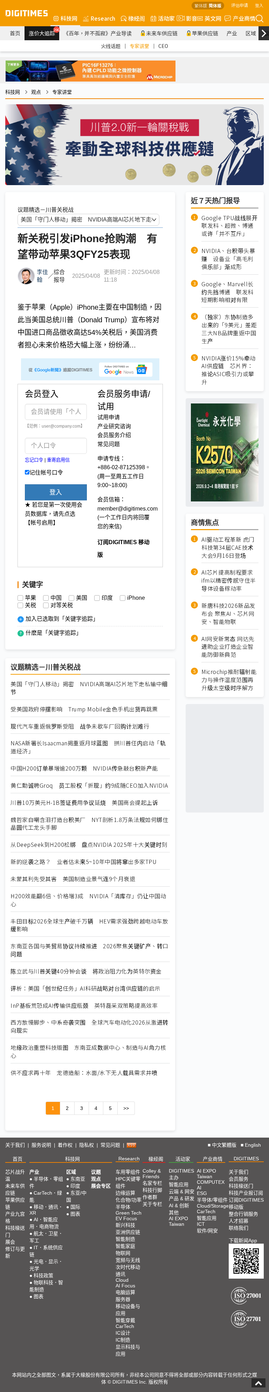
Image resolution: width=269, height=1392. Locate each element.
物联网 (123, 1253)
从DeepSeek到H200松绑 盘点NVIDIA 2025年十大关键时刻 (89, 845)
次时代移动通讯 (128, 1270)
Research (102, 18)
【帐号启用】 (41, 523)
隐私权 (86, 1145)
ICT (201, 1224)
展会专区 (101, 1186)
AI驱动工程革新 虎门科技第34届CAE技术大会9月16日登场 (228, 547)
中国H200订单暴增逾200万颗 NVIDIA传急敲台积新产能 (84, 768)
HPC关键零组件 (128, 1182)
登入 (259, 5)
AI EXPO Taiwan (178, 1221)
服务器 (123, 1299)
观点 (36, 92)
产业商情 (244, 18)
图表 (38, 1296)
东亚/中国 (76, 1196)
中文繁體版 (224, 1145)
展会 (10, 1242)
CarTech (125, 1326)
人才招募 (238, 1221)
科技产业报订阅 (246, 1193)
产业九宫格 (15, 1217)
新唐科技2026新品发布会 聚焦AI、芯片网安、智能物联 (228, 614)
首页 (15, 33)
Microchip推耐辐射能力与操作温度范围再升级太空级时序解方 (228, 680)
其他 (174, 1212)
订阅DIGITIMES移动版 (246, 1203)
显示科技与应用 (128, 1350)
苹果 (30, 598)
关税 (30, 605)
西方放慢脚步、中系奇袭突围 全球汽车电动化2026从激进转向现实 (89, 1026)
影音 (189, 18)
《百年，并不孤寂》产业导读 (97, 33)
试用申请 (108, 417)
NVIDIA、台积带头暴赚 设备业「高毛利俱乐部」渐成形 (228, 259)
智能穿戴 (125, 1320)
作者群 (150, 1197)
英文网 (213, 18)
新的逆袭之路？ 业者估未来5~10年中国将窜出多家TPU (84, 862)
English (253, 1145)
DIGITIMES (246, 1158)
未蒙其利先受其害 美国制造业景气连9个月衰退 (73, 879)
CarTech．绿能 (45, 1196)
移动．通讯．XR (46, 1210)
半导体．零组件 (46, 1182)
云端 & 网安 (181, 1191)
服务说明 (41, 1145)
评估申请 (239, 5)
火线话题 (110, 45)
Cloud (122, 1280)
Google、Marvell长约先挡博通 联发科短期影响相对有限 (227, 292)
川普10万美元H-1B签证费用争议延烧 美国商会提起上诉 (84, 803)
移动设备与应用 (128, 1309)
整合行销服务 (243, 1214)
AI (199, 1187)
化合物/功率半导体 (129, 1203)
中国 (56, 598)
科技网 (69, 18)
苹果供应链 (205, 33)
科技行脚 (152, 1190)
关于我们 (15, 1145)
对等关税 (61, 605)
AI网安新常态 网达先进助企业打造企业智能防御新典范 (228, 647)
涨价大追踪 (44, 32)
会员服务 (238, 1179)
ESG (202, 1193)
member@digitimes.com (127, 509)
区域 (251, 33)
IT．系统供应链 (46, 1251)
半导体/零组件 (212, 1200)
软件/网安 (207, 1230)
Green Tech (129, 1213)
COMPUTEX (211, 1182)
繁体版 (200, 5)
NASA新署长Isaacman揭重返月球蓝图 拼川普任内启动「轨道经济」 (88, 747)
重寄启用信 (58, 460)
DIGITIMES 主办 (181, 1174)
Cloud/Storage (213, 1206)
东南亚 (77, 1179)
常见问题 (108, 444)
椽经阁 (136, 18)
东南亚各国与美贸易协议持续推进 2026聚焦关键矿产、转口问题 (89, 950)
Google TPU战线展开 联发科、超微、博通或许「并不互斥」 (229, 226)
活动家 (166, 18)
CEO (163, 45)
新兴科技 (125, 1225)
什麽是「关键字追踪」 (54, 633)
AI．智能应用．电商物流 (44, 1223)
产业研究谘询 (114, 426)
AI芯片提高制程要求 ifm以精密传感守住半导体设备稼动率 (228, 580)
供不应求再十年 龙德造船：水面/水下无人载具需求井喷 (84, 1073)
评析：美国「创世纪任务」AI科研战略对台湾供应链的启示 (85, 988)
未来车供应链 (162, 33)
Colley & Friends (152, 1173)
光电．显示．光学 (46, 1265)
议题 (96, 1172)
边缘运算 (125, 1193)
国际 (75, 1207)
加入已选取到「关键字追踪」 (62, 619)
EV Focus (126, 1218)
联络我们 (238, 1228)
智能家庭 (125, 1246)
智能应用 (178, 1184)
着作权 (65, 1145)
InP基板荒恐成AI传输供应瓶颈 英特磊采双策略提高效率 (84, 1005)
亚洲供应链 (128, 1232)
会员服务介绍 (114, 435)
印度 (107, 598)
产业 (232, 33)
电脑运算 (125, 1292)
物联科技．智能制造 (46, 1286)
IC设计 (123, 1333)
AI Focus (125, 1285)
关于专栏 (152, 1204)
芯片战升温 (15, 1175)
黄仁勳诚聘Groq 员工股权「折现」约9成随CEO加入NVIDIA (89, 785)
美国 (81, 598)
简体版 (215, 5)
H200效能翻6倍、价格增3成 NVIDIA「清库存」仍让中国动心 (88, 900)
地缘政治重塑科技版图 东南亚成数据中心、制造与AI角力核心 (88, 1051)
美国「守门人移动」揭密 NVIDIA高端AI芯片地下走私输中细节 (89, 688)
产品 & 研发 (181, 1198)
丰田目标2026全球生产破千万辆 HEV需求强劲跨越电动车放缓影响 (89, 925)
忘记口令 (34, 460)
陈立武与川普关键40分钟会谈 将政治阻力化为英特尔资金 (86, 971)
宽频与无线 (128, 1260)
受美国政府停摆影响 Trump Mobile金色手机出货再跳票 (84, 709)
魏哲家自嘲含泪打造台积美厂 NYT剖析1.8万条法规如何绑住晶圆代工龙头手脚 (89, 824)
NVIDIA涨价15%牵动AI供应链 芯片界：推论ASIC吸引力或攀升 (228, 370)
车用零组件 (128, 1172)
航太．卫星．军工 (46, 1237)
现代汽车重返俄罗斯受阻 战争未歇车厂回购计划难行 (80, 726)
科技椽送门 (15, 1231)
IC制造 (123, 1340)
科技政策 (43, 1275)
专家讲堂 (139, 45)
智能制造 (125, 1239)
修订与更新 (15, 1252)
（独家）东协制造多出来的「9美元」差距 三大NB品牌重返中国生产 (229, 329)
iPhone (136, 598)
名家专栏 (152, 1183)
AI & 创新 (179, 1205)
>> (126, 1108)
